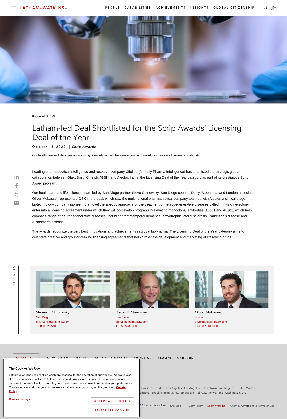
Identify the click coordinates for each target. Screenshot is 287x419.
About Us (143, 358)
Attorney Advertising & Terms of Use (252, 405)
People (112, 7)
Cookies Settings (19, 399)
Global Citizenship (233, 7)
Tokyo (212, 392)
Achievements (170, 7)
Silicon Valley (169, 392)
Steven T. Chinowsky (52, 312)
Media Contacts (111, 358)
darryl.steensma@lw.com (132, 321)
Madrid (250, 388)
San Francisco (140, 392)
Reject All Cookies (112, 410)
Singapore (187, 392)
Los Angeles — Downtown (200, 388)
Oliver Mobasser (208, 312)
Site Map (175, 405)
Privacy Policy (194, 405)
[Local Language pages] (273, 8)
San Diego (42, 317)
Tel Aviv (201, 392)
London (199, 317)
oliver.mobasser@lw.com (211, 321)
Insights (199, 7)
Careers (185, 358)
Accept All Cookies (112, 401)
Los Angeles (174, 388)
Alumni (165, 358)
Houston (146, 388)
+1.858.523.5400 (46, 326)
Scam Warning (216, 405)
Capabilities (138, 7)
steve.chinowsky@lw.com (53, 321)
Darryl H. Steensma (131, 312)
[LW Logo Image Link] (44, 8)
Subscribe (26, 358)
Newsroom (58, 358)
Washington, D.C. (236, 392)
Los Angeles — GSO (231, 388)
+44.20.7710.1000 (206, 326)
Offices (82, 358)
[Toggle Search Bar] (265, 8)
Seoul (155, 392)
